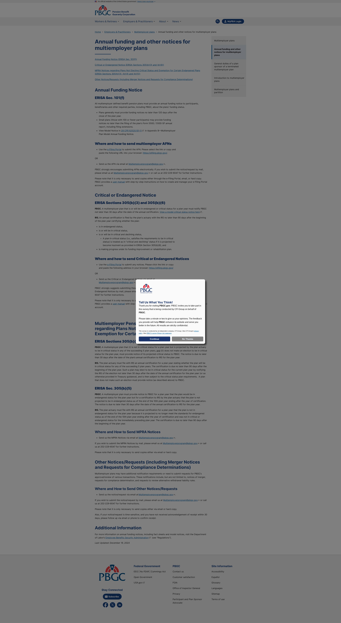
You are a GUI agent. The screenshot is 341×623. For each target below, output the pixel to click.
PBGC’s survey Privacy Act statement (159, 333)
